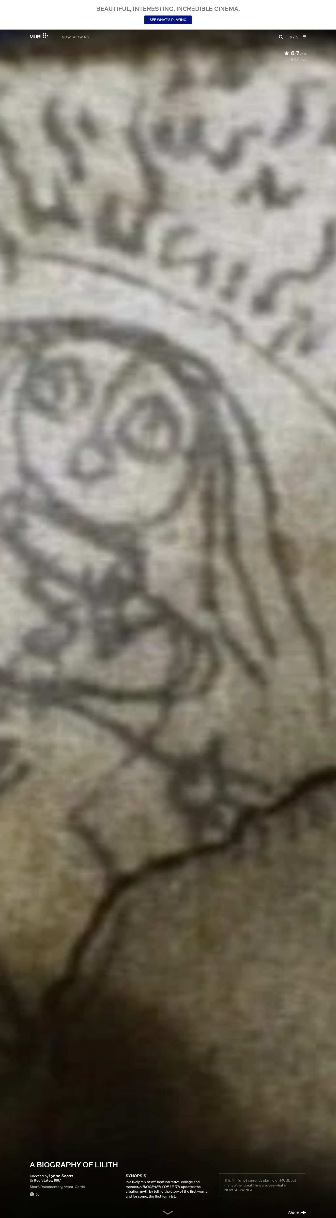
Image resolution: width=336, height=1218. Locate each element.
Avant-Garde (74, 1187)
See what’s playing (168, 19)
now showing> (238, 1190)
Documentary (51, 1187)
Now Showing (75, 37)
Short (34, 1187)
